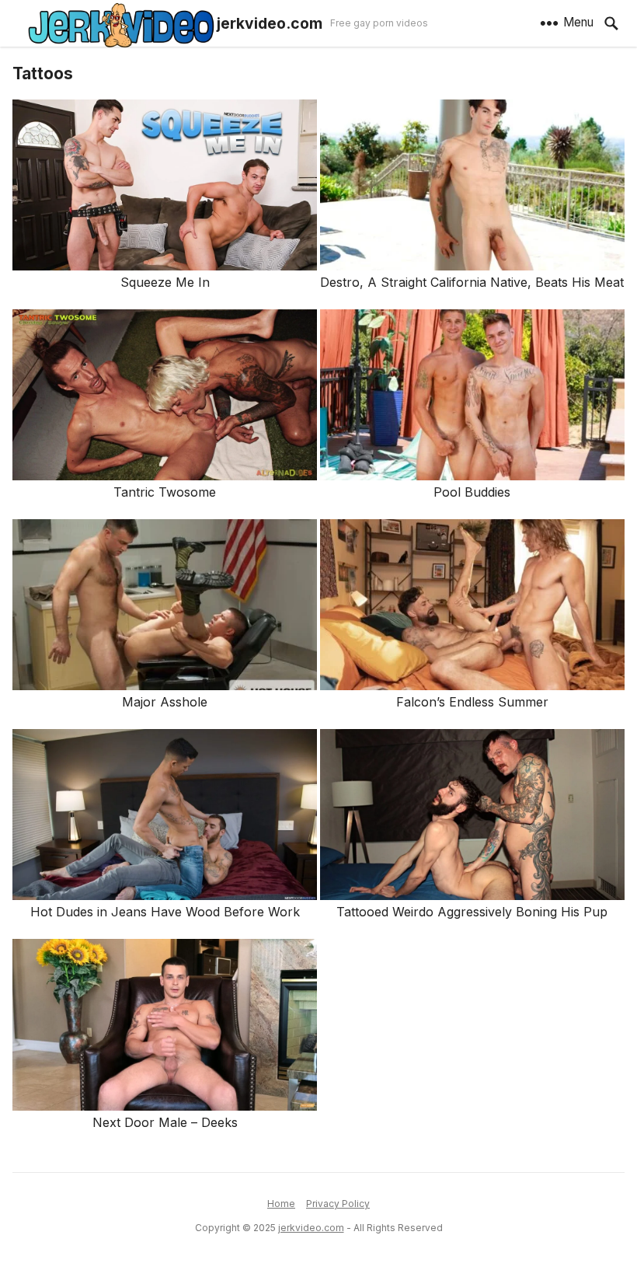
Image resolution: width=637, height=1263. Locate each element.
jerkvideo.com (269, 23)
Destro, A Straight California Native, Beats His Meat (472, 282)
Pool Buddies (471, 492)
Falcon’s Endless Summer (472, 702)
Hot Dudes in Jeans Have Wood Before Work (165, 911)
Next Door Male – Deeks (165, 1122)
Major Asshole (164, 702)
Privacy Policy (338, 1203)
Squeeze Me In (165, 282)
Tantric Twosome (164, 492)
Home (281, 1203)
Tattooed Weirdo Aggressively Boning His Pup (471, 911)
